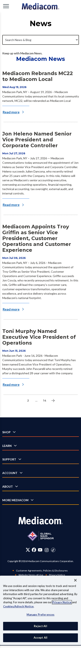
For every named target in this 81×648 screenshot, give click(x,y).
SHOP (6, 432)
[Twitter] (28, 550)
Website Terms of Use (30, 574)
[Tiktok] (53, 550)
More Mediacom (15, 500)
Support (9, 459)
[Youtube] (40, 550)
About (7, 486)
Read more (11, 112)
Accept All (40, 637)
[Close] (75, 580)
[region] (40, 610)
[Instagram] (46, 550)
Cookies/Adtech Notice (18, 606)
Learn (7, 445)
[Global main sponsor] (40, 536)
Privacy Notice (57, 574)
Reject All (40, 626)
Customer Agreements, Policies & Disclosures (42, 570)
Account (9, 473)
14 (44, 400)
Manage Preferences (40, 614)
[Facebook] (34, 550)
